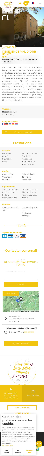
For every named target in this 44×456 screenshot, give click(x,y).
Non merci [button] (6, 451)
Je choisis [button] (18, 451)
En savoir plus (7, 446)
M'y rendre (10, 293)
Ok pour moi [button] (29, 451)
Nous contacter (22, 408)
